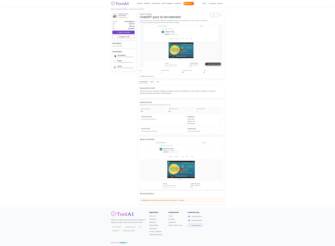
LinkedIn (145, 76)
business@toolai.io (196, 220)
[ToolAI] (120, 3)
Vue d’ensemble (143, 81)
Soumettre (189, 3)
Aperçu (152, 81)
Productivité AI (115, 230)
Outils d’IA (139, 3)
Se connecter (212, 3)
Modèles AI (147, 3)
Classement (152, 219)
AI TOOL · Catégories (167, 3)
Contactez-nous (196, 225)
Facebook (151, 76)
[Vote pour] (214, 15)
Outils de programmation (129, 230)
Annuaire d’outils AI (117, 227)
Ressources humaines (121, 9)
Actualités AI (177, 3)
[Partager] (220, 15)
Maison (113, 9)
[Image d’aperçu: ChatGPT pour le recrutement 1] (181, 164)
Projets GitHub (156, 3)
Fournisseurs (153, 228)
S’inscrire (220, 3)
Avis (158, 81)
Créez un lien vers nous (175, 225)
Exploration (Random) (155, 234)
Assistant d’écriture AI (130, 227)
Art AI (140, 227)
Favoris (170, 216)
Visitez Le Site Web (124, 32)
